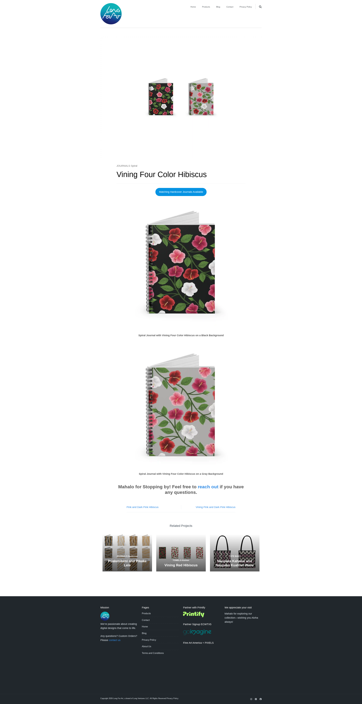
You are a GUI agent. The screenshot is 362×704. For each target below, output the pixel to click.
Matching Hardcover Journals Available (181, 191)
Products (206, 7)
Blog (218, 7)
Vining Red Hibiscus (181, 565)
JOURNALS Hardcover (127, 556)
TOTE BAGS (235, 556)
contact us (114, 640)
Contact (229, 7)
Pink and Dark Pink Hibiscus (143, 507)
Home (193, 7)
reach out (208, 486)
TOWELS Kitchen (181, 560)
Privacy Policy (246, 7)
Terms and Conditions (153, 653)
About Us (146, 646)
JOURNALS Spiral (127, 165)
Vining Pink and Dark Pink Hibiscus (215, 507)
